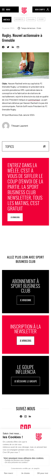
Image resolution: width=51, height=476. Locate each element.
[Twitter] (8, 47)
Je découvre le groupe (25, 381)
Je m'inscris (15, 217)
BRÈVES (6, 19)
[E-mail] (18, 47)
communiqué (34, 99)
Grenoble (31, 19)
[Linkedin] (13, 47)
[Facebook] (3, 47)
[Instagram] (25, 416)
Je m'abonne (25, 300)
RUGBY (41, 19)
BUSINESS (19, 19)
